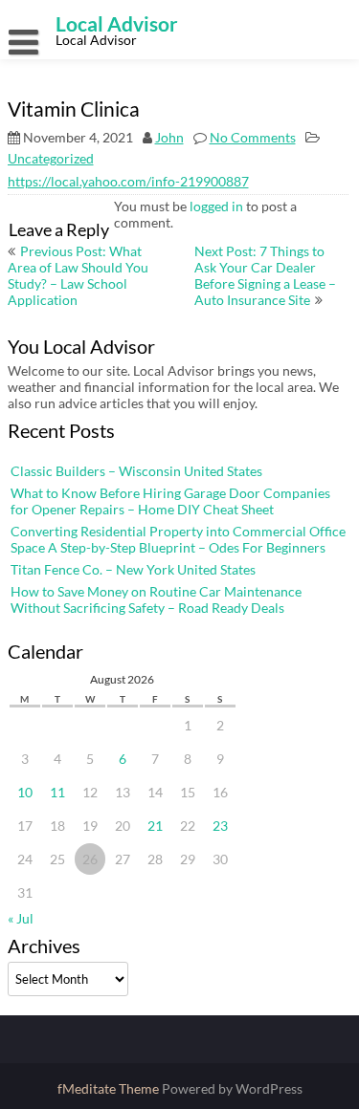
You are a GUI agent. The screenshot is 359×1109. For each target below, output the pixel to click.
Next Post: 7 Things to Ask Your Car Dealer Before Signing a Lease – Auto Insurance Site (265, 275)
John (169, 137)
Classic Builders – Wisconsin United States (136, 471)
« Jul (21, 918)
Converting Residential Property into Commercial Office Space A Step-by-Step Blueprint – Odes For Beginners (178, 539)
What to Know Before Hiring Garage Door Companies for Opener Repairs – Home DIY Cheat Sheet (170, 501)
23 (220, 825)
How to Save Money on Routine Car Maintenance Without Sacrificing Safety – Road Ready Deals (156, 599)
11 (57, 792)
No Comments (253, 137)
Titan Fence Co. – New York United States (133, 569)
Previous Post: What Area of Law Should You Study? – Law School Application (78, 275)
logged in (216, 206)
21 (155, 825)
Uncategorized (51, 158)
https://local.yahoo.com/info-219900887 (128, 181)
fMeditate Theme (109, 1088)
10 (25, 792)
